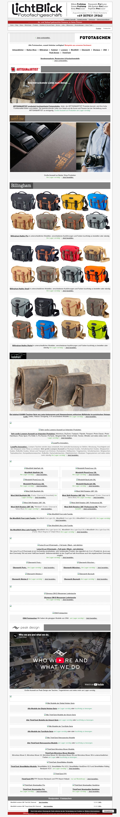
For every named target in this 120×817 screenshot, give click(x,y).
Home (12, 25)
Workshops (28, 25)
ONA (105, 50)
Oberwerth (86, 50)
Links (63, 25)
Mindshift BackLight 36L (86, 484)
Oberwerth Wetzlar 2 (20, 579)
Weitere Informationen (92, 811)
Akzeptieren (108, 811)
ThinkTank (66, 53)
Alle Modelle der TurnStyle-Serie (40, 731)
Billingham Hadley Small (19, 289)
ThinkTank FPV (28, 779)
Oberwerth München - (72, 568)
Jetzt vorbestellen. (43, 38)
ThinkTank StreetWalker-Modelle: (24, 766)
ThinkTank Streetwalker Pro (34, 789)
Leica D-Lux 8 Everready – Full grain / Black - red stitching (60, 549)
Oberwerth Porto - (20, 568)
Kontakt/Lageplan (82, 19)
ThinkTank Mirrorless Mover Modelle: (60, 753)
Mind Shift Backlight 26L (20, 495)
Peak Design (54, 53)
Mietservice (69, 25)
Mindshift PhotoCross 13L (86, 472)
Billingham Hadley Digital (22, 345)
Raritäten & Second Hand (47, 25)
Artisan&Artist (18, 50)
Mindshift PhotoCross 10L (33, 484)
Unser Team (88, 25)
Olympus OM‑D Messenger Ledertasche (60, 597)
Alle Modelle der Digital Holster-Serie (42, 708)
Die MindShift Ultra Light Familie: (23, 530)
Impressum (92, 19)
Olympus (96, 50)
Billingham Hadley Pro (19, 236)
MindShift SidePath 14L (33, 472)
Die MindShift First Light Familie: (23, 518)
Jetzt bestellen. (68, 177)
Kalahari (54, 50)
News (21, 25)
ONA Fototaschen (30, 618)
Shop (16, 25)
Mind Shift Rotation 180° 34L (22, 507)
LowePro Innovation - (19, 447)
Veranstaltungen (79, 25)
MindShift (75, 50)
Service (58, 25)
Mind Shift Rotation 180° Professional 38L (81, 507)
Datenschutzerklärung (103, 19)
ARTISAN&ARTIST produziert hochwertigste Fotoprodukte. (36, 106)
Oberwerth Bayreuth (72, 579)
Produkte (35, 25)
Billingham (44, 50)
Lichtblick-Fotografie (70, 19)
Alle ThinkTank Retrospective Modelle (42, 743)
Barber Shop (32, 50)
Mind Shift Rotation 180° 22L (73, 495)
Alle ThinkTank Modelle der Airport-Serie (42, 720)
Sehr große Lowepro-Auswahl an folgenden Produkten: (33, 434)
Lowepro (64, 50)
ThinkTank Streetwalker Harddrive (86, 789)
